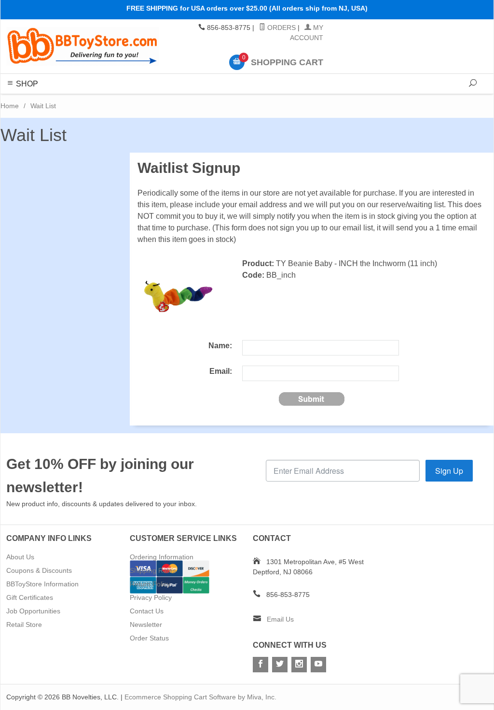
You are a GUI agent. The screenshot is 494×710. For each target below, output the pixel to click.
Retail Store (24, 624)
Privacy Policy (151, 597)
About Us (20, 557)
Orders (280, 27)
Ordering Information (161, 557)
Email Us (280, 619)
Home (9, 106)
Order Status (149, 638)
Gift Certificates (29, 597)
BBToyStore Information (42, 584)
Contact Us (147, 611)
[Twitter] (280, 664)
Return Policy (150, 584)
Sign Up (449, 470)
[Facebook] (260, 664)
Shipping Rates (153, 570)
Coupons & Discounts (39, 570)
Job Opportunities (33, 611)
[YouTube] (318, 664)
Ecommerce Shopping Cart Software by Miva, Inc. (200, 697)
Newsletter (146, 624)
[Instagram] (299, 664)
